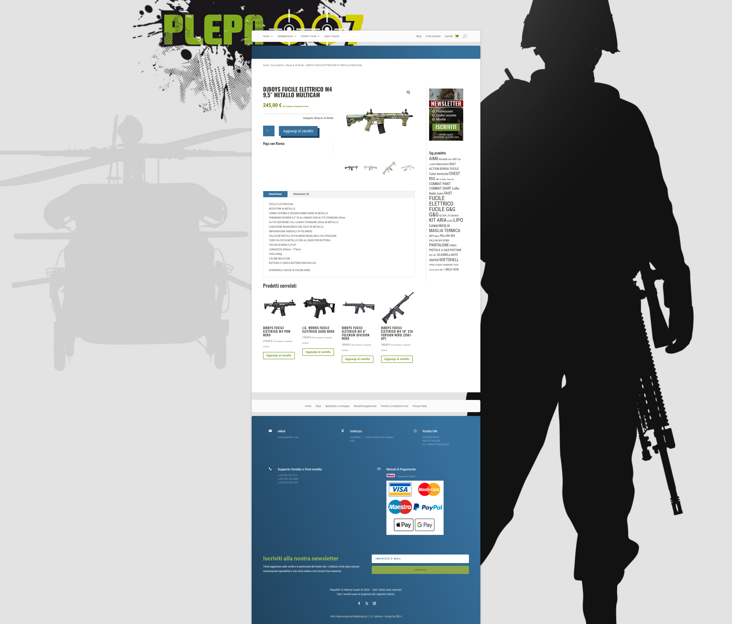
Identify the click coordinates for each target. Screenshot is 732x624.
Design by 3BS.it (393, 616)
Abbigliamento (285, 36)
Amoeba (443, 159)
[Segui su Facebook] (359, 603)
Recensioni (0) (301, 193)
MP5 (431, 235)
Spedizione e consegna (337, 406)
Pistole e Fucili (308, 36)
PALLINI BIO (447, 236)
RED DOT (433, 255)
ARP (450, 159)
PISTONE (455, 250)
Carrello (449, 36)
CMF (437, 179)
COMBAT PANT (440, 184)
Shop (418, 36)
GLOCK (443, 215)
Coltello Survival (447, 179)
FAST (448, 193)
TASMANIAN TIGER (450, 265)
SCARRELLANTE (447, 255)
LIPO (458, 220)
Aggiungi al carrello (298, 131)
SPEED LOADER (435, 265)
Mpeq (437, 236)
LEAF (450, 220)
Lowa (433, 225)
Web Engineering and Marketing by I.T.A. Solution (356, 616)
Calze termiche (438, 174)
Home (266, 36)
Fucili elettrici (277, 65)
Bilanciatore (442, 164)
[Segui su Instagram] (374, 603)
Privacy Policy (420, 406)
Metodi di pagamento (365, 406)
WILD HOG (452, 269)
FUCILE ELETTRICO (441, 201)
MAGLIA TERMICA (444, 230)
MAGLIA (444, 226)
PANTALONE (439, 245)
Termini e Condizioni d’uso (394, 406)
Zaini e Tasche (331, 36)
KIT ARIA (438, 220)
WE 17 (442, 270)
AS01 (455, 159)
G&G (434, 214)
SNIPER (434, 260)
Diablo (440, 193)
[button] (408, 92)
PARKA (453, 245)
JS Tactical (452, 215)
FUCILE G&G (442, 209)
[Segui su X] (367, 603)
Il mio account (433, 36)
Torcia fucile (434, 270)
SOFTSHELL (449, 259)
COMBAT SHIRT (440, 188)
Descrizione (275, 193)
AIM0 (433, 158)
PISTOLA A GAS (439, 250)
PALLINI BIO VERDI (439, 240)
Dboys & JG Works (295, 65)
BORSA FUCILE (449, 169)
